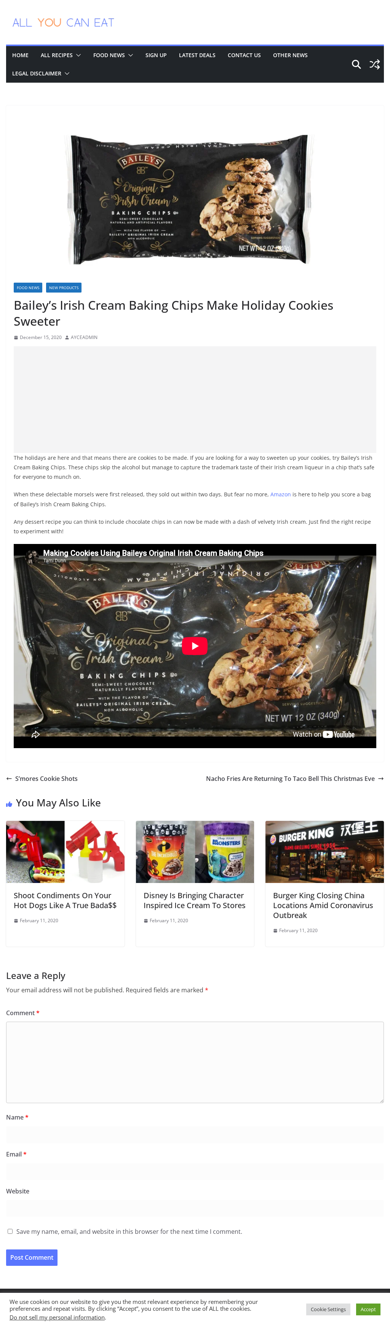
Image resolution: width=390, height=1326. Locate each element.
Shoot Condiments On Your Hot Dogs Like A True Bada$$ (65, 900)
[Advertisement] (195, 399)
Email (16, 1154)
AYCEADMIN (84, 337)
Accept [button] (368, 1309)
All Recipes (57, 55)
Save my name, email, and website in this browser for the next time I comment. (129, 1231)
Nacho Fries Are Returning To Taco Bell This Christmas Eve (290, 778)
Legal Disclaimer (36, 73)
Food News (109, 55)
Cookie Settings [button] (328, 1309)
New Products (63, 287)
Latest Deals (197, 55)
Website (17, 1191)
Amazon (280, 494)
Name (17, 1117)
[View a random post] (375, 64)
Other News (290, 55)
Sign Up (156, 55)
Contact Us (244, 55)
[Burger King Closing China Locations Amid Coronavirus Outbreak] (324, 826)
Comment (23, 1013)
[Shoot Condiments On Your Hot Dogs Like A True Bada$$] (65, 826)
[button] (77, 55)
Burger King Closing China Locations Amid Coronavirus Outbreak (323, 905)
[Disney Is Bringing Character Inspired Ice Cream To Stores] (195, 826)
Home (20, 55)
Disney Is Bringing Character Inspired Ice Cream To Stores (195, 900)
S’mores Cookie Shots (46, 778)
